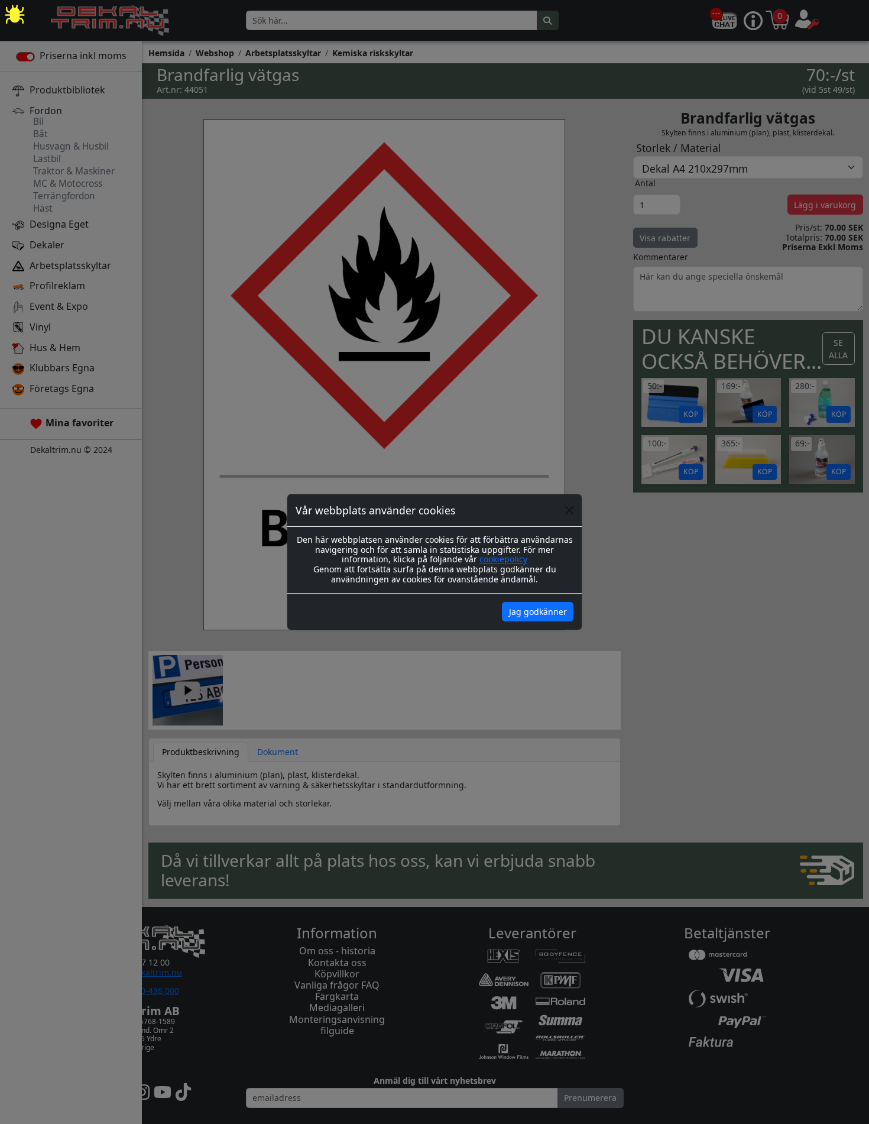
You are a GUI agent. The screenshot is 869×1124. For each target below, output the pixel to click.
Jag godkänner (538, 611)
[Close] (569, 510)
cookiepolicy (503, 559)
